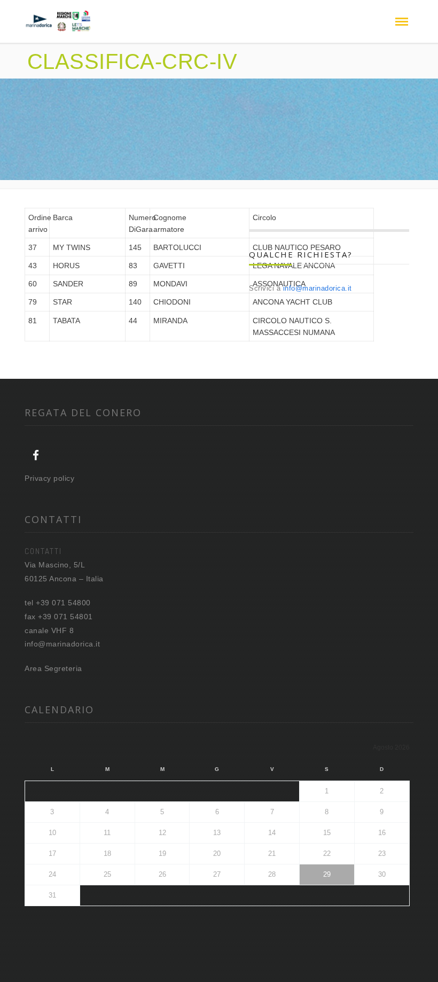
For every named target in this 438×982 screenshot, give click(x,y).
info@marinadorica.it (317, 288)
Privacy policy (49, 478)
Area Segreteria (53, 668)
